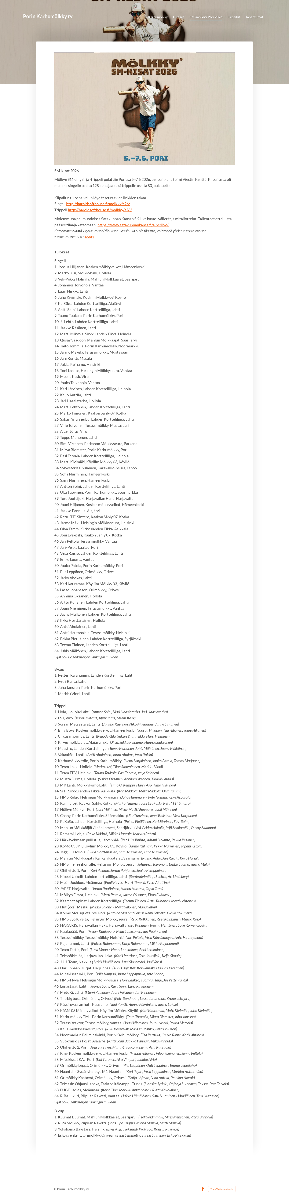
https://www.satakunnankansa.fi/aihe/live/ (133, 225)
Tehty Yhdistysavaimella (222, 1189)
